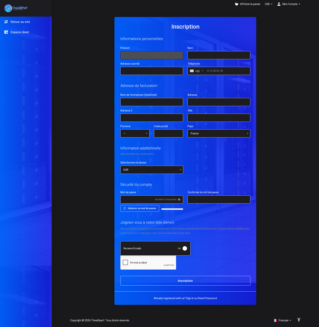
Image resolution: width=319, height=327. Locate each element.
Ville (190, 110)
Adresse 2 (126, 110)
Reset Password (207, 298)
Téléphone (194, 63)
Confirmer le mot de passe (203, 192)
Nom (190, 48)
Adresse (192, 94)
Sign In (190, 298)
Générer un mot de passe (142, 208)
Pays (190, 126)
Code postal (161, 126)
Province (125, 126)
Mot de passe (128, 192)
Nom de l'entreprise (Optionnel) (138, 94)
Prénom (125, 48)
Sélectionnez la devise (133, 162)
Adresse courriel (129, 63)
